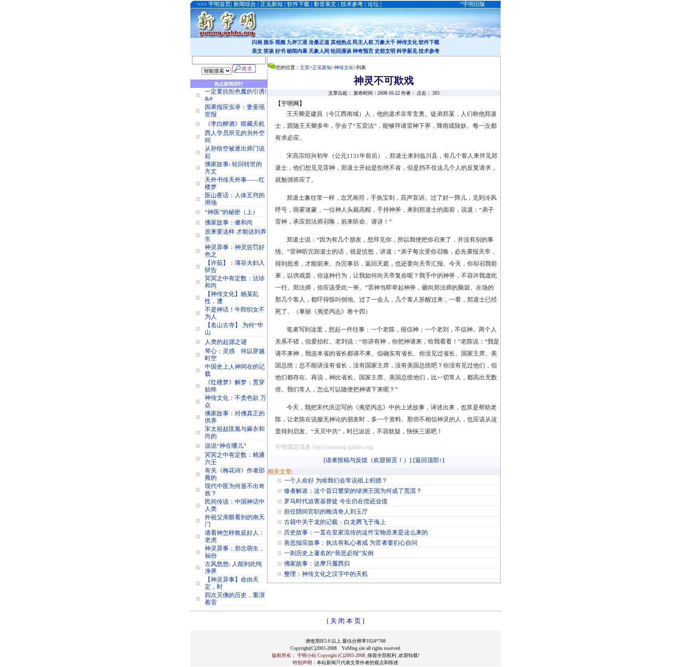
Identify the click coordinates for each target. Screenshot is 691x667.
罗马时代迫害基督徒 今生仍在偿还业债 (335, 501)
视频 (280, 42)
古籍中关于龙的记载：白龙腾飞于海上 (335, 522)
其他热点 (341, 42)
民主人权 (363, 42)
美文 (257, 51)
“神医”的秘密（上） (231, 212)
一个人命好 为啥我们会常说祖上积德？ (335, 480)
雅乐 (269, 42)
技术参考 (429, 51)
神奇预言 (363, 51)
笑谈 (269, 51)
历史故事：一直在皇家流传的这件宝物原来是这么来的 (356, 532)
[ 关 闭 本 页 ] (345, 620)
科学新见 (407, 51)
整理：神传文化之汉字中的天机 (326, 574)
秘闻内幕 (297, 51)
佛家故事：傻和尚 (229, 222)
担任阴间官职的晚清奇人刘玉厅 (326, 511)
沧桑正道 (319, 42)
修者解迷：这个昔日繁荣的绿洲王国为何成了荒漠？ (353, 491)
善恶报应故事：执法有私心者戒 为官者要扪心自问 (350, 543)
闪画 (257, 42)
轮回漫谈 (341, 51)
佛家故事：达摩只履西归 (317, 563)
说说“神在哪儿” (225, 446)
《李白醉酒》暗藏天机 (235, 124)
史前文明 (385, 51)
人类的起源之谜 (226, 342)
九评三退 (297, 42)
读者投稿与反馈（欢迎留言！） (367, 460)
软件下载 (429, 42)
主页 (305, 67)
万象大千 (385, 42)
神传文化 (407, 42)
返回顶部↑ (428, 460)
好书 (280, 51)
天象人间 (319, 51)
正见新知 (322, 67)
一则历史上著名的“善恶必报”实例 (328, 553)
